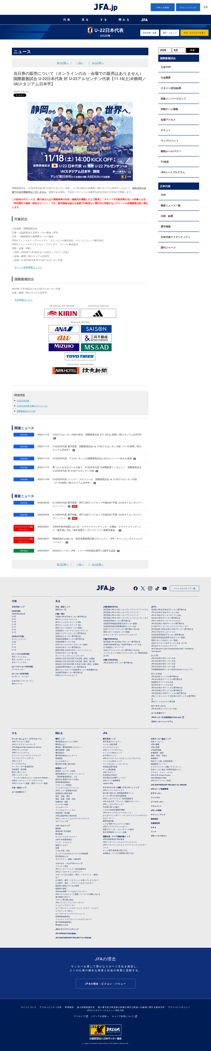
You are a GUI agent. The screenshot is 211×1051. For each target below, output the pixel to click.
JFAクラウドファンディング (67, 929)
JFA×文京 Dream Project (161, 775)
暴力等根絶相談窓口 (63, 922)
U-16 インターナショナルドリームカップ (120, 634)
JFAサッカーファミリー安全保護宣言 (118, 798)
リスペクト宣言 (61, 866)
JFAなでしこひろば (20, 749)
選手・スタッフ (170, 32)
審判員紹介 (59, 752)
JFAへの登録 (162, 7)
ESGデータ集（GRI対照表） (162, 761)
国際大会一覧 (60, 609)
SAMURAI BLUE (18, 613)
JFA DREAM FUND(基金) (65, 933)
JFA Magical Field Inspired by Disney (26, 747)
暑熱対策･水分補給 (63, 831)
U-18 (14, 624)
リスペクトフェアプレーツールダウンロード (73, 919)
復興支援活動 (108, 820)
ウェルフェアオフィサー (65, 905)
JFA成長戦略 (156, 749)
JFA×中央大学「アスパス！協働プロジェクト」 (122, 801)
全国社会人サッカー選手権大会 (68, 636)
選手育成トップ (109, 738)
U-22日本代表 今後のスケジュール (32, 405)
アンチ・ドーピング (63, 842)
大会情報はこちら (23, 299)
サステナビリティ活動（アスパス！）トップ (121, 787)
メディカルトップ (62, 825)
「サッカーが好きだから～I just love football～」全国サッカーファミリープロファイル (31, 779)
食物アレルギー (61, 845)
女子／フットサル (19, 662)
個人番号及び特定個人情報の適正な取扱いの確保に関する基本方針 (131, 1007)
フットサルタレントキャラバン (115, 763)
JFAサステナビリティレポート (115, 826)
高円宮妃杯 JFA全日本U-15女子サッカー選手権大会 (172, 629)
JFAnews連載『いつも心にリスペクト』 (71, 891)
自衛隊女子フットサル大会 (162, 682)
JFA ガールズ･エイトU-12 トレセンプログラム (122, 758)
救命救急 (59, 833)
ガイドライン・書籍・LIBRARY (68, 859)
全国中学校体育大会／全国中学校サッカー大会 (122, 644)
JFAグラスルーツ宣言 (21, 741)
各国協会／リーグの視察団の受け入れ (118, 853)
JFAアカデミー (109, 772)
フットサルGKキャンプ (112, 761)
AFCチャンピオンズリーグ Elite (68, 622)
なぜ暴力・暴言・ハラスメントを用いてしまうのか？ (77, 880)
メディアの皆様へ (100, 1016)
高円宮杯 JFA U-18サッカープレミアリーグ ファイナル (125, 609)
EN (206, 7)
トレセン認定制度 (110, 744)
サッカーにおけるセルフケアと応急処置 (71, 853)
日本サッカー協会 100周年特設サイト (166, 769)
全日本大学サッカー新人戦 (66, 652)
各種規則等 (155, 823)
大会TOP (166, 67)
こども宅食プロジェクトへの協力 (116, 823)
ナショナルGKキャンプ (112, 752)
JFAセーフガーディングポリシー (68, 871)
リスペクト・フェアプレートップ (69, 863)
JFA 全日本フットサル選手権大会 (165, 676)
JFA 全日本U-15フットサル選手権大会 (166, 690)
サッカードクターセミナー (66, 836)
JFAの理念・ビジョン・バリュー (105, 983)
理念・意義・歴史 (62, 796)
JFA (105, 733)
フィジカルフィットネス (65, 810)
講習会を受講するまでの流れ (67, 779)
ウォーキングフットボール (23, 758)
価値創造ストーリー (159, 763)
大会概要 (166, 77)
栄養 (57, 847)
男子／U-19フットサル (21, 659)
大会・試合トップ (62, 606)
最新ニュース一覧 (171, 205)
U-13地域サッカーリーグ (113, 647)
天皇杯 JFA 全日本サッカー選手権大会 (71, 616)
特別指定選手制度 (110, 766)
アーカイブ (79, 1016)
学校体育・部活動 (19, 769)
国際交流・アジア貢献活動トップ (116, 836)
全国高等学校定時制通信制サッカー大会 (119, 626)
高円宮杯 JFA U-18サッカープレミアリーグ (121, 612)
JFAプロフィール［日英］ (161, 780)
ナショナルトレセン (111, 747)
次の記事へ (97, 62)
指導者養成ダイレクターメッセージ (69, 773)
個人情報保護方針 (86, 1007)
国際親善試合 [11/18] (26, 411)
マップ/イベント (170, 140)
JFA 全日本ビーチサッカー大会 (164, 708)
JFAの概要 (155, 744)
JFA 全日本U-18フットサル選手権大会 (166, 687)
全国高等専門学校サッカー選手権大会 (70, 666)
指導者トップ (60, 768)
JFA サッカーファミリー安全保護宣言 (70, 869)
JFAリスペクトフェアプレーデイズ (69, 902)
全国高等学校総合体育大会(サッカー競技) (120, 623)
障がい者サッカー (19, 772)
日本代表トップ (18, 606)
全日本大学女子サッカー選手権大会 (165, 617)
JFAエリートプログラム (112, 749)
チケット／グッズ (158, 814)
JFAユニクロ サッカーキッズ (23, 744)
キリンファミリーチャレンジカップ (26, 755)
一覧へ (80, 62)
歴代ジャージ (168, 247)
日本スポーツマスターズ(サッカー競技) (71, 644)
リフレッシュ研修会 (63, 784)
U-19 (14, 621)
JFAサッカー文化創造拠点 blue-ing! (166, 717)
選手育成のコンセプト (112, 741)
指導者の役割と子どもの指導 (67, 885)
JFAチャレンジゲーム (21, 752)
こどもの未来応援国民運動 (114, 809)
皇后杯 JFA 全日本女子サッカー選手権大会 (168, 609)
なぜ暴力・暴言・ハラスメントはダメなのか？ (74, 882)
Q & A (153, 827)
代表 (67, 19)
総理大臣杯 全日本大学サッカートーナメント (73, 650)
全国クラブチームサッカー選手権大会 (70, 633)
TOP (163, 195)
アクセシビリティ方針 (51, 1007)
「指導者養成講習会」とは (66, 776)
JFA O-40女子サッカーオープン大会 (166, 615)
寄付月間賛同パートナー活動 (114, 832)
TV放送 (165, 161)
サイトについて (29, 1007)
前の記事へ (62, 62)
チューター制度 (61, 804)
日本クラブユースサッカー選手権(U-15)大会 (121, 650)
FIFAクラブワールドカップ (66, 675)
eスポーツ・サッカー (20, 676)
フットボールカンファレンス (67, 787)
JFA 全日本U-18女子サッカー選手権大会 (167, 623)
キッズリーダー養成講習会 (23, 766)
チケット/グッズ (188, 7)
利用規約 (69, 1007)
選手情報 (166, 226)
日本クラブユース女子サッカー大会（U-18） (169, 643)
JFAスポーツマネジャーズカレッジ (117, 812)
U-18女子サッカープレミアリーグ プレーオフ (169, 626)
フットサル (155, 797)
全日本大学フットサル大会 (162, 684)
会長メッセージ (157, 741)
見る (86, 19)
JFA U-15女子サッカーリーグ (163, 631)
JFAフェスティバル (20, 774)
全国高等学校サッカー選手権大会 (117, 620)
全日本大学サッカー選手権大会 (68, 647)
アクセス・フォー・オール (162, 772)
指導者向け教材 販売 (63, 793)
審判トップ (59, 738)
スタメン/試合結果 (171, 88)
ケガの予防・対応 (62, 850)
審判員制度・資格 (62, 749)
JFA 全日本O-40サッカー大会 (163, 658)
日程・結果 (167, 216)
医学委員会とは (61, 856)
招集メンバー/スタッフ (173, 98)
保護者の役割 (60, 888)
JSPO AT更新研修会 (63, 839)
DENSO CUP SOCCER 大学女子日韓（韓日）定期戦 (76, 664)
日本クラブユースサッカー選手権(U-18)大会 (121, 629)
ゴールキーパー (61, 807)
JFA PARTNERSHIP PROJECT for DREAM (73, 937)
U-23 (14, 616)
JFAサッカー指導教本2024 (66, 790)
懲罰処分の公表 (61, 924)
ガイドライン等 (61, 821)
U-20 (14, 641)
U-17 (14, 626)
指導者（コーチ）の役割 (65, 771)
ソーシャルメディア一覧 (184, 588)
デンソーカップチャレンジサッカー (69, 655)
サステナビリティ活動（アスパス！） (166, 766)
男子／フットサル (19, 656)
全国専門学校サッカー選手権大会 (69, 672)
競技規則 (59, 758)
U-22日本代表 (23, 400)
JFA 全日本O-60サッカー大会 (163, 663)
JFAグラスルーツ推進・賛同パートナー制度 (30, 783)
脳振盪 (58, 828)
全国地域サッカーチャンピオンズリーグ (71, 630)
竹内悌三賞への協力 (111, 807)
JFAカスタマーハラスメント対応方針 (105, 1010)
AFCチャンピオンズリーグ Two (68, 624)
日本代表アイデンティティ (175, 237)
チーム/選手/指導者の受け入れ (115, 850)
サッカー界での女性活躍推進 (114, 795)
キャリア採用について (123, 1016)
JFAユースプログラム (173, 172)
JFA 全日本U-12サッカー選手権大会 (118, 662)
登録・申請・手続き (159, 755)
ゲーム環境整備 (109, 769)
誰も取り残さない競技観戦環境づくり (118, 793)
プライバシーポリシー (179, 1007)
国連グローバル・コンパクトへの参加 (118, 829)
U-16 (14, 629)
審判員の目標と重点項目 (65, 763)
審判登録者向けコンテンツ (66, 755)
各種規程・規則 (157, 752)
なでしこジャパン (19, 639)
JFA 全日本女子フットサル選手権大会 (166, 679)
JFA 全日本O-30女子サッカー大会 (165, 612)
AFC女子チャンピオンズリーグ (164, 645)
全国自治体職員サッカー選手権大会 (69, 638)
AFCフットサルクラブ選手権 (163, 701)
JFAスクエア (17, 760)
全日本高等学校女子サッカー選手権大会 (167, 634)
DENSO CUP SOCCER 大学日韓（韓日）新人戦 (75, 661)
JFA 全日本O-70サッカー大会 (163, 666)
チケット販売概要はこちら (28, 267)
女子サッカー (156, 793)
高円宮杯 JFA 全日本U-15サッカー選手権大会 (121, 641)
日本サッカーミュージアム (162, 721)
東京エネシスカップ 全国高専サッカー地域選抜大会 (76, 669)
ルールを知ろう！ (158, 713)
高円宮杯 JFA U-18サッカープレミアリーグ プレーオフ (125, 617)
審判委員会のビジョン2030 (66, 741)
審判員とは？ (60, 744)
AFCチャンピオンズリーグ (66, 619)
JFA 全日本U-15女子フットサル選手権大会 (168, 693)
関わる (125, 19)
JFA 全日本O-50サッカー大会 (163, 661)
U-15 (14, 632)
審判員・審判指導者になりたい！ (69, 747)
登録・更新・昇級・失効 (65, 798)
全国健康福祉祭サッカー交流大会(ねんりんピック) (172, 669)
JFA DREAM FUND (158, 777)
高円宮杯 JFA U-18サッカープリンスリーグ (121, 615)
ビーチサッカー (18, 669)
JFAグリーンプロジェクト (113, 790)
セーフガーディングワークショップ (69, 913)
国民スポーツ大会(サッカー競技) (68, 627)
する (104, 19)
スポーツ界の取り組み (64, 899)
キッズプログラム (19, 763)
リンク (153, 831)
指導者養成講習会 (62, 782)
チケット (166, 130)
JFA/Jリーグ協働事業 (111, 780)
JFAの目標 (155, 747)
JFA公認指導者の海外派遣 (66, 815)
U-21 (14, 619)
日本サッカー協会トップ (161, 738)
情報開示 (154, 758)
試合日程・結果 (150, 32)
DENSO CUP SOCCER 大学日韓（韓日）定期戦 (75, 658)
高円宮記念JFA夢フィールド (114, 777)
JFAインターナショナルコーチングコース (72, 818)
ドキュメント (156, 806)
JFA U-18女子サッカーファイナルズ (166, 620)
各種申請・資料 (61, 801)
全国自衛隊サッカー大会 (65, 641)
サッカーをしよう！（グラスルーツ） (27, 738)
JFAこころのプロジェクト (113, 804)
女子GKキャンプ (109, 755)
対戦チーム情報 (169, 109)
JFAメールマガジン (159, 835)
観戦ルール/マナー (171, 151)
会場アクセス (168, 119)
